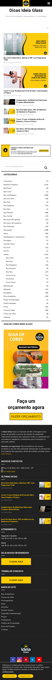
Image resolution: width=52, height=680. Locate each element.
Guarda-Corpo (9, 244)
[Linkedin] (32, 659)
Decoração (8, 230)
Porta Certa (10, 275)
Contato (4, 629)
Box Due (7, 202)
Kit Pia (6, 251)
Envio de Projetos (8, 626)
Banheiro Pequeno (11, 185)
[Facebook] (13, 659)
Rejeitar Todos (25, 676)
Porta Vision (11, 282)
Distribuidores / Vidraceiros (14, 237)
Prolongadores (7, 600)
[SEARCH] (45, 167)
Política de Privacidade (10, 623)
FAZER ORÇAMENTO (26, 416)
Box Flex (7, 209)
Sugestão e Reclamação (11, 613)
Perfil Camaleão (10, 303)
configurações (8, 672)
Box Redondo (9, 226)
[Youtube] (39, 659)
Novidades (8, 293)
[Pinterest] (26, 659)
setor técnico (6, 454)
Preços (4, 617)
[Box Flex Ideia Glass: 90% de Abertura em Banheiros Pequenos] (9, 111)
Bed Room (8, 188)
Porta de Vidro (9, 310)
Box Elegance (9, 205)
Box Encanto (11, 268)
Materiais (7, 289)
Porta (6, 307)
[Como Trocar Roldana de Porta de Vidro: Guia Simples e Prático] (26, 77)
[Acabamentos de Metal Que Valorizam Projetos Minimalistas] (9, 102)
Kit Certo (7, 247)
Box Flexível (8, 212)
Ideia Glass (8, 488)
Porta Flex (10, 279)
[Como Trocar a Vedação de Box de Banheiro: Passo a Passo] (9, 121)
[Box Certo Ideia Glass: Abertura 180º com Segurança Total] (26, 44)
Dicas (6, 233)
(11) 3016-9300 (9, 471)
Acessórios (8, 181)
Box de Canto (9, 198)
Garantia (4, 607)
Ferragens (7, 240)
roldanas (7, 317)
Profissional (6, 620)
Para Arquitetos (10, 296)
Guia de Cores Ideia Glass (18, 324)
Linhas (6, 254)
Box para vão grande (12, 219)
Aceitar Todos (10, 676)
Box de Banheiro (10, 195)
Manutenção (8, 286)
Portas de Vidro (10, 314)
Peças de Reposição (11, 300)
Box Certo (7, 192)
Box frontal (8, 216)
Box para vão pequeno (12, 223)
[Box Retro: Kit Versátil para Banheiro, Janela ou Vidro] (9, 131)
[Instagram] (19, 659)
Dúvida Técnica (7, 610)
